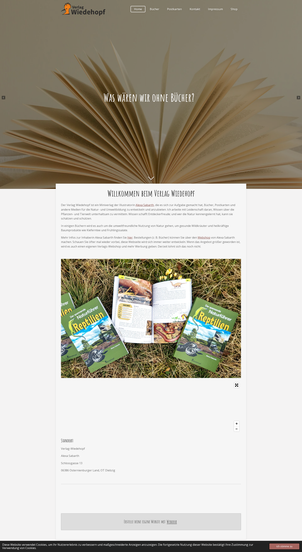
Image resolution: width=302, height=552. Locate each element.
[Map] (151, 407)
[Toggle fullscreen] (236, 385)
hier (130, 237)
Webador (172, 521)
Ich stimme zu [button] (284, 546)
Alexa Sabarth (145, 205)
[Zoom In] (236, 423)
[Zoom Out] (236, 428)
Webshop (204, 237)
